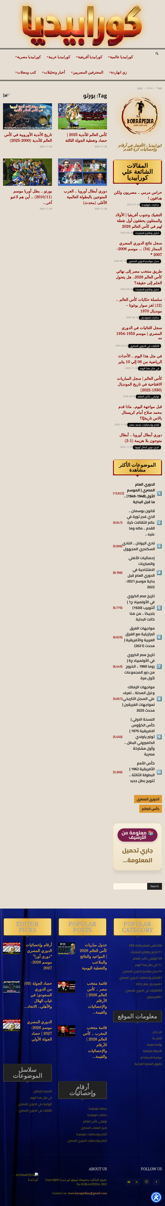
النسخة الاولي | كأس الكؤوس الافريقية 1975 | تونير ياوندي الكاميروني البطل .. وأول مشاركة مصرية (139, 737)
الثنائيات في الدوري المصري (144, 346)
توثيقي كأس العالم (148, 397)
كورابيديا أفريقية (90, 56)
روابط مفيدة (154, 1044)
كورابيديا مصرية (29, 56)
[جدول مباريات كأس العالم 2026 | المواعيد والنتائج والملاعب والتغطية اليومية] (66, 948)
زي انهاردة (119, 72)
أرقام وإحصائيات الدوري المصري (87, 1140)
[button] (157, 54)
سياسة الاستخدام (151, 1057)
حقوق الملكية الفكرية (148, 1064)
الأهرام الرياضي (42, 1091)
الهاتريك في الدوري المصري (35, 1104)
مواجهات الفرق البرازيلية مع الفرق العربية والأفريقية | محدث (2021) (139, 637)
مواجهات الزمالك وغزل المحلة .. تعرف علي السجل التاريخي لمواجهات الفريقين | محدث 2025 (138, 698)
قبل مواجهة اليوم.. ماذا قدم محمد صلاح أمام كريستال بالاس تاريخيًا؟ (140, 412)
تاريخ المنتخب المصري (94, 1128)
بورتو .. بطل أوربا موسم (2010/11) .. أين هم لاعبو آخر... (31, 197)
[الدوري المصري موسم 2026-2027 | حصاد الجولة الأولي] (11, 1025)
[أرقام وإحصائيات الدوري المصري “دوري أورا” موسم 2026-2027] (11, 948)
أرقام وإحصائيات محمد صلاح (144, 425)
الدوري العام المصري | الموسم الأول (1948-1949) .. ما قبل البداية (139, 493)
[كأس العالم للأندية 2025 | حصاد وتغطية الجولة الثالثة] (82, 116)
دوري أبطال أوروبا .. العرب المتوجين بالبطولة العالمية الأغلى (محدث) (85, 197)
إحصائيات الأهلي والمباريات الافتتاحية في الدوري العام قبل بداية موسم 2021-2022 (140, 572)
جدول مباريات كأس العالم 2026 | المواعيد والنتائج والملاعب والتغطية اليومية (93, 956)
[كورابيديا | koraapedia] (82, 26)
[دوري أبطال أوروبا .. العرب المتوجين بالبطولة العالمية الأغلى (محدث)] (82, 172)
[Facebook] (156, 1182)
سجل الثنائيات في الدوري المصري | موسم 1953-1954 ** (139, 333)
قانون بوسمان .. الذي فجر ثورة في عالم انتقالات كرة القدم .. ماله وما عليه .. (141, 522)
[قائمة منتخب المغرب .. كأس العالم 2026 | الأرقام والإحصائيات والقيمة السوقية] (66, 1031)
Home (149, 88)
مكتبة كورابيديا (98, 1108)
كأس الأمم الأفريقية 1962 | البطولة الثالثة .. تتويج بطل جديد (142, 772)
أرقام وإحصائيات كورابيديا (91, 1134)
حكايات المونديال (150, 318)
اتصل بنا (157, 1038)
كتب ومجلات (26, 72)
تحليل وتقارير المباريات (147, 233)
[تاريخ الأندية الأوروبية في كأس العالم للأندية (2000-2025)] (27, 116)
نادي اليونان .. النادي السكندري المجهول (138, 546)
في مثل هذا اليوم (149, 368)
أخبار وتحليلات (54, 72)
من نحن (157, 1032)
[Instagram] (146, 1181)
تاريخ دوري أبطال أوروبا (147, 447)
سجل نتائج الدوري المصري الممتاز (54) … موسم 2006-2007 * (139, 249)
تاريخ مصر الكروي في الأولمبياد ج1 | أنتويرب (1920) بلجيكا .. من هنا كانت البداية (141, 607)
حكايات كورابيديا (150, 205)
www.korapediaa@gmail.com (87, 1193)
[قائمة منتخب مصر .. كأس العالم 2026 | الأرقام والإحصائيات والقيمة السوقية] (66, 987)
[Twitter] (136, 1182)
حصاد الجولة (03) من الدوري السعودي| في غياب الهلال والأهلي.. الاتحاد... (38, 995)
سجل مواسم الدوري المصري (143, 261)
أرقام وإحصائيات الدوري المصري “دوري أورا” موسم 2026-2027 (39, 956)
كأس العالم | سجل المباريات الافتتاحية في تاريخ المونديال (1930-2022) (139, 384)
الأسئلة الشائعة (152, 1051)
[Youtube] (128, 1182)
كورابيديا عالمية (121, 56)
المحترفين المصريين (88, 72)
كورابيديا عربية (59, 56)
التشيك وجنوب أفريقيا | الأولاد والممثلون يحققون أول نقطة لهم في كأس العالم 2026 (138, 221)
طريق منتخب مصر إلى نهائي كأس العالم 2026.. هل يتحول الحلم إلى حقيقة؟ (139, 277)
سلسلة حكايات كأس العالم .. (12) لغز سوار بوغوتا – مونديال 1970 (139, 305)
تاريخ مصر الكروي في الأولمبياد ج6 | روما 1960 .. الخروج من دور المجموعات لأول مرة (139, 666)
